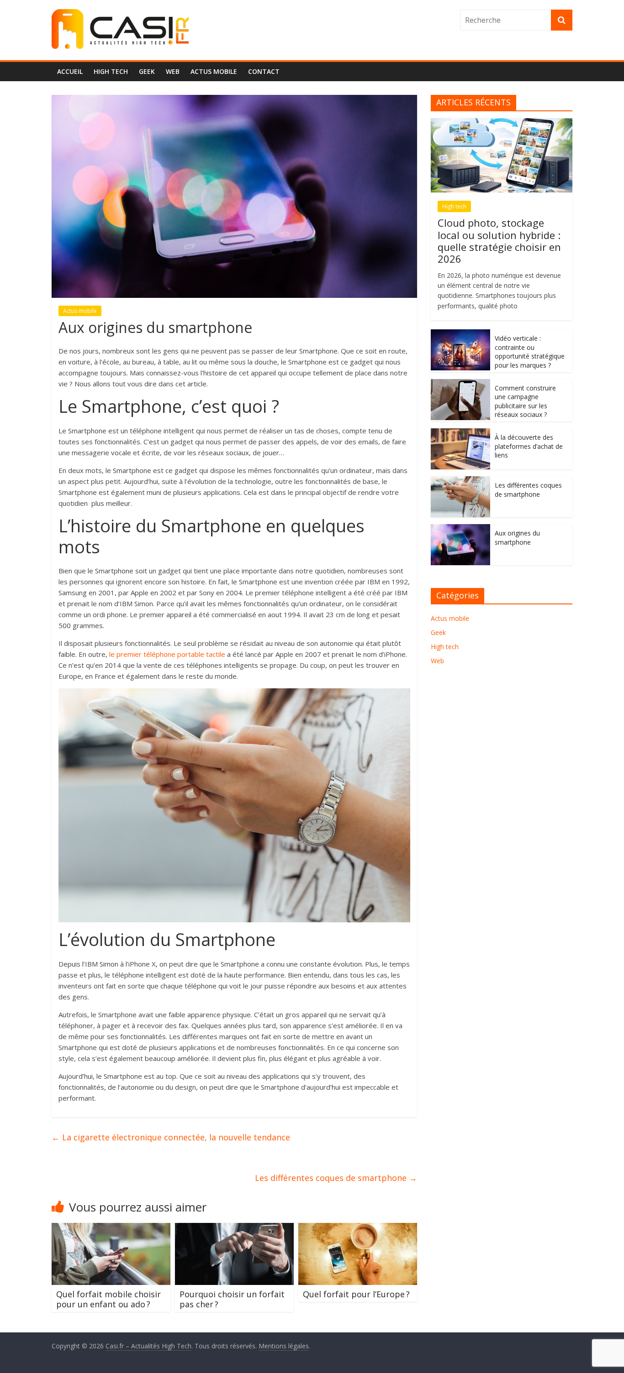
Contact (264, 71)
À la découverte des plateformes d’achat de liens (529, 446)
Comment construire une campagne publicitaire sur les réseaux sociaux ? (525, 401)
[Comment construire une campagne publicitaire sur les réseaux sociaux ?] (460, 384)
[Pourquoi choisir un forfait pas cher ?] (234, 1228)
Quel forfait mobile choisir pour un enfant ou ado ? (108, 1299)
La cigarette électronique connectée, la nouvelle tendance (171, 1137)
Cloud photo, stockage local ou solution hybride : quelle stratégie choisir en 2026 (499, 240)
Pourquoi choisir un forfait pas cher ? (232, 1299)
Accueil (70, 71)
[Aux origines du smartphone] (460, 529)
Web (173, 71)
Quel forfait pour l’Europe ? (356, 1294)
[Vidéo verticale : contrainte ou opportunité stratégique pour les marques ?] (460, 334)
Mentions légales (284, 1346)
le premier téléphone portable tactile (167, 654)
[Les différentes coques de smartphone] (460, 481)
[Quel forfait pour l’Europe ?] (357, 1228)
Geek (147, 71)
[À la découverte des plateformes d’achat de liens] (460, 433)
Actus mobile (213, 71)
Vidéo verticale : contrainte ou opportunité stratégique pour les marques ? (530, 351)
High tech (111, 71)
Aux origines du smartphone (517, 537)
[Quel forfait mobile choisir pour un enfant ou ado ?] (111, 1228)
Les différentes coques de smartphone (336, 1177)
